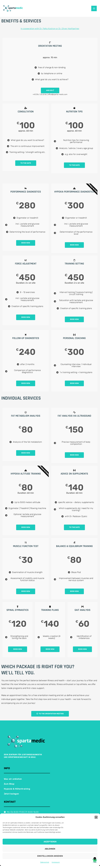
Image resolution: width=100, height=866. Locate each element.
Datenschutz (44, 862)
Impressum (56, 862)
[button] (96, 817)
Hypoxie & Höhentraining (17, 789)
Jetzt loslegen (11, 794)
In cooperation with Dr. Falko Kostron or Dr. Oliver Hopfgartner (50, 28)
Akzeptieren (50, 842)
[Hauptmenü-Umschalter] (94, 8)
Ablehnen (50, 849)
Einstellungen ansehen (50, 856)
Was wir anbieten (13, 779)
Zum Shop (9, 784)
